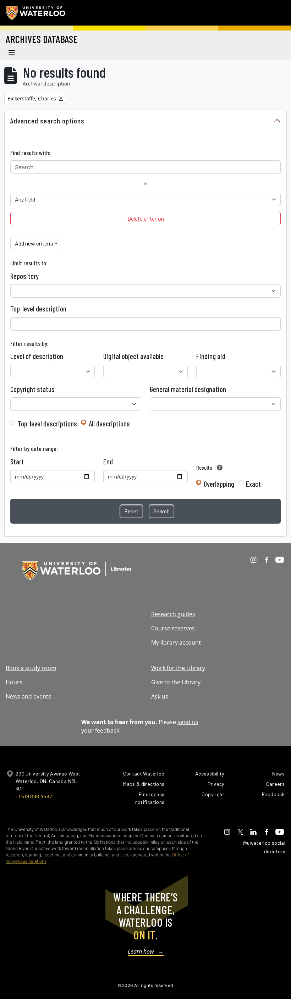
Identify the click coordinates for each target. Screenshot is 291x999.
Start (17, 461)
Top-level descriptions (47, 423)
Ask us (159, 696)
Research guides (173, 614)
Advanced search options (47, 120)
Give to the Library (176, 682)
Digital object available (133, 356)
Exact (253, 484)
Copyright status (32, 389)
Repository (24, 276)
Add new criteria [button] (34, 243)
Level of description (36, 356)
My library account (176, 642)
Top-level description (38, 308)
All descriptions (109, 423)
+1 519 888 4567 (34, 796)
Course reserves (173, 628)
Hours (14, 682)
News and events (28, 696)
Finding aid (210, 356)
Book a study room (31, 668)
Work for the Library (178, 668)
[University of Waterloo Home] (36, 13)
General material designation (188, 389)
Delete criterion (145, 218)
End (108, 461)
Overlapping (219, 484)
